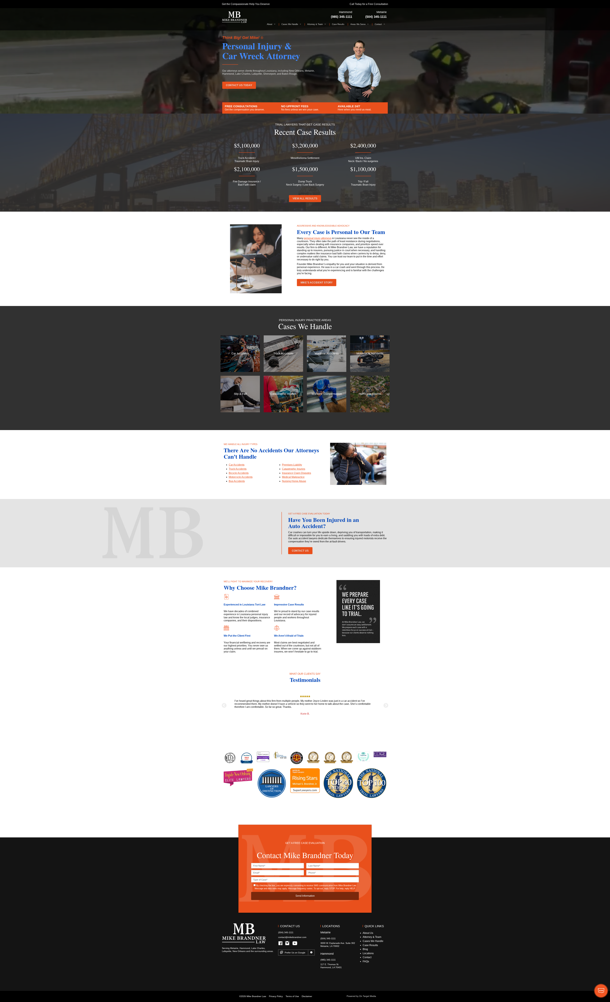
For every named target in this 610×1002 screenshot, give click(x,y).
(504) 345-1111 (376, 16)
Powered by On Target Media (361, 996)
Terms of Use (292, 996)
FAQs (366, 961)
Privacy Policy (276, 996)
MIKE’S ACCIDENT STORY (317, 282)
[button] (601, 991)
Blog (365, 949)
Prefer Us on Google (295, 952)
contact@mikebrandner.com (292, 937)
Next (385, 705)
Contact (378, 24)
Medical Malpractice (293, 477)
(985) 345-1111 (341, 16)
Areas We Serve (358, 24)
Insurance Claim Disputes (296, 473)
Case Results (338, 24)
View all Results (305, 198)
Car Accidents (236, 464)
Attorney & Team (315, 24)
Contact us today (239, 85)
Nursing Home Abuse (294, 481)
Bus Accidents (237, 481)
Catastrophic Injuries (293, 469)
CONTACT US (300, 550)
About (269, 24)
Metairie (381, 12)
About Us (368, 933)
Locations (368, 953)
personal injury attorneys (317, 238)
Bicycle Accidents (239, 473)
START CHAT (586, 969)
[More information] (311, 952)
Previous (224, 705)
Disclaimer (307, 996)
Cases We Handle (289, 24)
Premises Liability (292, 464)
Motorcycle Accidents (241, 477)
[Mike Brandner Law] (234, 17)
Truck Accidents (238, 469)
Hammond (345, 12)
